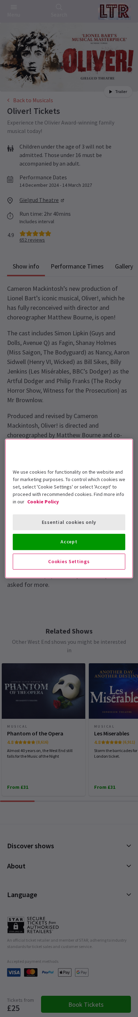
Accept (69, 541)
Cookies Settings (69, 561)
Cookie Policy (43, 501)
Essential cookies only (69, 522)
